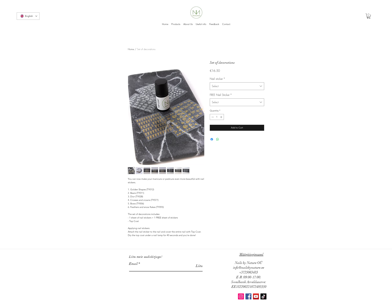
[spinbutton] (216, 117)
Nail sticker (217, 79)
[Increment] (221, 117)
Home (131, 49)
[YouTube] (256, 296)
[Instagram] (241, 296)
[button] (369, 16)
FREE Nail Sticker (221, 95)
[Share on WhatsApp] (217, 139)
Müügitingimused (251, 254)
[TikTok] (263, 296)
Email (133, 263)
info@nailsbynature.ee (248, 267)
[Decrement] (212, 117)
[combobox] (237, 86)
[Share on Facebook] (212, 139)
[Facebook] (248, 296)
